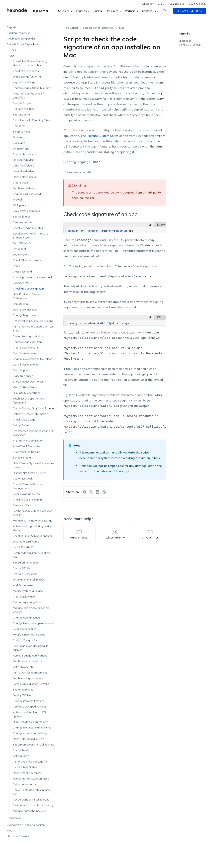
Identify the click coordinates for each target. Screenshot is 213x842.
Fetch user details (23, 188)
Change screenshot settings (30, 733)
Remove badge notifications (30, 655)
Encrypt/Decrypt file (25, 640)
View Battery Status (25, 387)
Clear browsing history (26, 494)
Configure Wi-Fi (22, 282)
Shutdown (19, 126)
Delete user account (25, 309)
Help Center (40, 11)
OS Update (19, 205)
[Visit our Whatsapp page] (104, 492)
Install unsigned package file (30, 761)
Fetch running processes (28, 678)
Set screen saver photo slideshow (33, 744)
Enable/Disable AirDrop (27, 342)
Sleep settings (21, 131)
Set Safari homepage (26, 562)
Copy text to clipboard (26, 210)
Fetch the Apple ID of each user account (32, 512)
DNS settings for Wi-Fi (27, 76)
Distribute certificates (26, 541)
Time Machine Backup (26, 452)
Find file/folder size (24, 353)
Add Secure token (23, 585)
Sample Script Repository (22, 44)
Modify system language (28, 590)
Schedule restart (23, 457)
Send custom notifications (29, 700)
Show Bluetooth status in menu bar (32, 792)
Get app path (21, 756)
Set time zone (21, 114)
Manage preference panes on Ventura (31, 610)
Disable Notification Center (29, 472)
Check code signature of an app (190, 42)
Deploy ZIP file (22, 695)
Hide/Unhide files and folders (30, 722)
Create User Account (25, 347)
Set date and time (24, 108)
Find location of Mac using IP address (30, 648)
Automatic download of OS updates (29, 714)
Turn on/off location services (30, 672)
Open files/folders (23, 160)
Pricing (97, 10)
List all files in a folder (26, 364)
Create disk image (24, 596)
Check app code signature (29, 288)
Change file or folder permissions (33, 623)
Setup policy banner (25, 784)
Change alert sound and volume (32, 727)
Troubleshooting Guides (21, 38)
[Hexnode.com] (17, 11)
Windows (15, 818)
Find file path (21, 370)
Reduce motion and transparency (33, 805)
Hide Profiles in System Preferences (27, 296)
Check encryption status (28, 228)
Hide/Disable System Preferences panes (33, 465)
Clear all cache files (24, 628)
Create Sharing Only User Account (34, 408)
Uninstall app (21, 148)
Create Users (21, 182)
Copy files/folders (23, 165)
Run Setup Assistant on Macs (31, 778)
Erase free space (23, 376)
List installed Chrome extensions (33, 320)
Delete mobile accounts (27, 772)
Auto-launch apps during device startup (32, 528)
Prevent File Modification (28, 440)
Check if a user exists (26, 70)
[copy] (160, 224)
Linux (12, 50)
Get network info (23, 666)
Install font (19, 248)
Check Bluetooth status (27, 260)
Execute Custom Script (102, 136)
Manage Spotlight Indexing (29, 810)
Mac (11, 55)
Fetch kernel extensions (27, 661)
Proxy (16, 266)
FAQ (9, 830)
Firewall (17, 199)
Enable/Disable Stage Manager (32, 88)
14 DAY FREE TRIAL (190, 10)
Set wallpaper (21, 216)
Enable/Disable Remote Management (27, 486)
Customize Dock (23, 478)
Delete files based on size (28, 738)
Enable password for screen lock (33, 277)
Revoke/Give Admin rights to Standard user (30, 235)
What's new (148, 3)
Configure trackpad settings (29, 706)
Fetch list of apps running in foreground (30, 400)
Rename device (22, 222)
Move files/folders (23, 171)
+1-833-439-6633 (196, 3)
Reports (11, 27)
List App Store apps (25, 574)
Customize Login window (28, 336)
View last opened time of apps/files (28, 95)
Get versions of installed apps (31, 799)
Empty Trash (21, 750)
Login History (21, 254)
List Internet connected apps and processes (33, 432)
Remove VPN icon (24, 505)
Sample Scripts (22, 103)
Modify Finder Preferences (29, 634)
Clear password (22, 271)
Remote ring (20, 304)
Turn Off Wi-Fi (22, 243)
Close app (19, 142)
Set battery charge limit (27, 602)
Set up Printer (21, 425)
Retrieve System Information (30, 414)
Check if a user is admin (27, 499)
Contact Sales (177, 3)
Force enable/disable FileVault (31, 684)
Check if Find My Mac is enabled (33, 536)
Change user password (27, 194)
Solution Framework (19, 32)
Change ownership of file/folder (32, 358)
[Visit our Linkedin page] (98, 492)
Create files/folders (24, 154)
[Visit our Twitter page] (91, 492)
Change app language (26, 617)
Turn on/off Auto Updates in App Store (33, 328)
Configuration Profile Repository (26, 824)
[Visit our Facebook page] (85, 492)
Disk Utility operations (26, 392)
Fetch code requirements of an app (31, 554)
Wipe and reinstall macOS (29, 579)
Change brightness (24, 315)
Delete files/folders (24, 176)
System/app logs (23, 689)
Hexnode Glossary (18, 836)
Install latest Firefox (25, 767)
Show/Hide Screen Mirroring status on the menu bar (30, 63)
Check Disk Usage (24, 419)
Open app (19, 137)
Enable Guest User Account (29, 381)
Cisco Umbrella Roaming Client (32, 120)
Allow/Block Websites (26, 446)
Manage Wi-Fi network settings (32, 520)
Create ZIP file (21, 568)
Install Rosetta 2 (23, 547)
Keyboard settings (24, 82)
